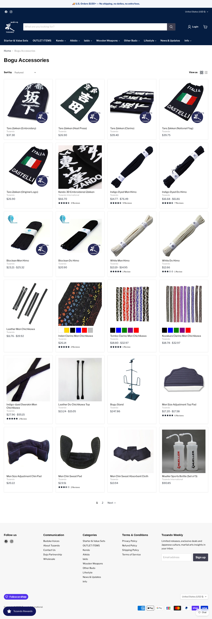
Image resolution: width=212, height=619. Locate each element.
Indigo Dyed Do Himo (174, 191)
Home (7, 51)
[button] (194, 27)
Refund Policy (129, 545)
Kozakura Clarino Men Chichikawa (181, 335)
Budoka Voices (51, 541)
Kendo (60, 40)
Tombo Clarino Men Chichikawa (128, 335)
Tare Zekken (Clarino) (122, 128)
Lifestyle (149, 40)
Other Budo (131, 40)
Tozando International (68, 195)
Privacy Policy (129, 541)
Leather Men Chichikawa (21, 329)
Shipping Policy (130, 550)
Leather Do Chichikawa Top (74, 404)
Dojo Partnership (52, 554)
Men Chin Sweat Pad (70, 476)
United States (195, 11)
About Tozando (51, 545)
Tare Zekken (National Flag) (177, 128)
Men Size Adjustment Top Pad (179, 404)
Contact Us (49, 550)
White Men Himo (120, 260)
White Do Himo (171, 260)
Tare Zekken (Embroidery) (21, 128)
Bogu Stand (117, 404)
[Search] (171, 26)
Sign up (201, 557)
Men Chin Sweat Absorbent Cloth (129, 476)
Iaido (87, 40)
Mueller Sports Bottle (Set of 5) (179, 476)
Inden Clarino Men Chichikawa (75, 335)
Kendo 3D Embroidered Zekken (76, 191)
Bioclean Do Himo (68, 260)
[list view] (206, 72)
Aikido (74, 40)
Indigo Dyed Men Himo (123, 191)
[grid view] (201, 72)
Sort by (8, 72)
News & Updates (170, 40)
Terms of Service (131, 554)
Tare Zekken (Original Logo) (22, 191)
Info (187, 40)
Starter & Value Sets (16, 40)
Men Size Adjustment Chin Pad (24, 476)
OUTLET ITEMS (42, 40)
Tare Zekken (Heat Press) (72, 128)
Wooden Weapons (107, 40)
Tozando (11, 131)
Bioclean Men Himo (18, 260)
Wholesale (49, 559)
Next (111, 502)
